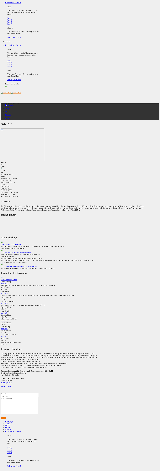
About (7, 108)
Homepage (9, 105)
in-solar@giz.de (6, 382)
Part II (9, 20)
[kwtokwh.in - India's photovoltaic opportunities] (11, 93)
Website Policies (6, 386)
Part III (9, 22)
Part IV (9, 24)
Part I (9, 18)
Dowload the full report (13, 3)
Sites (6, 111)
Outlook (8, 118)
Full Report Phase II (14, 37)
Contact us (9, 41)
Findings (8, 115)
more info (4, 284)
